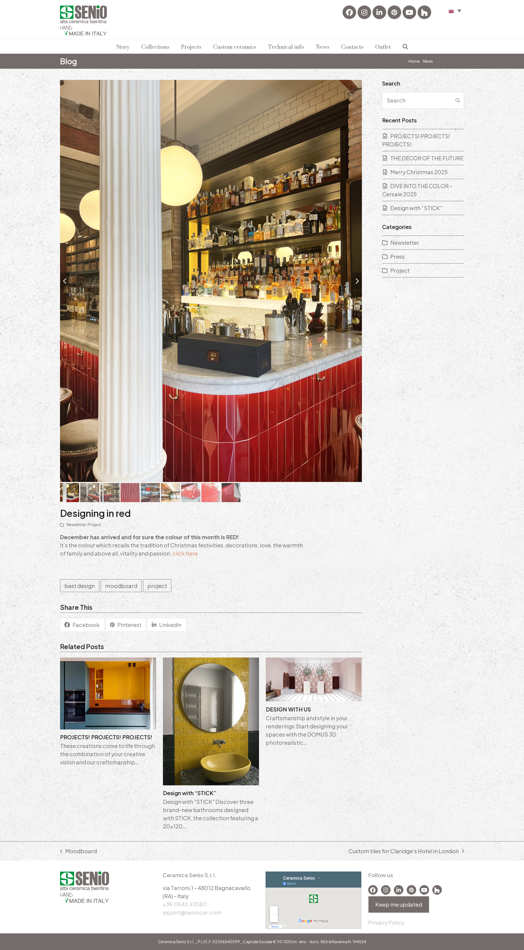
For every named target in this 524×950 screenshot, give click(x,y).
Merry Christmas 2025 (419, 171)
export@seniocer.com (192, 912)
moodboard (121, 585)
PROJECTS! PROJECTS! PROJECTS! (106, 737)
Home (414, 61)
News (428, 61)
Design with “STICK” (189, 792)
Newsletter (76, 524)
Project (94, 524)
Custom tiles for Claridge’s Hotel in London (404, 851)
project (157, 585)
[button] (455, 10)
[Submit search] (457, 100)
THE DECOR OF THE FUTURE (426, 158)
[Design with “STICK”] (211, 720)
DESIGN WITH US (288, 709)
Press (397, 256)
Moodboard (78, 851)
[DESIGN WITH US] (314, 678)
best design (79, 585)
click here (185, 553)
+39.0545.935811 (185, 904)
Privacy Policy (386, 922)
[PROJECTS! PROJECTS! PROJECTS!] (108, 692)
